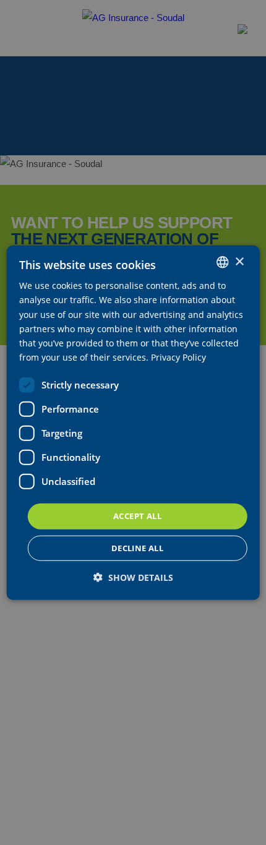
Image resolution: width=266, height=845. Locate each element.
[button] (133, 577)
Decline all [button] (137, 547)
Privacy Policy (178, 357)
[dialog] (133, 423)
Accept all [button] (137, 515)
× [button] (239, 261)
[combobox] (222, 262)
